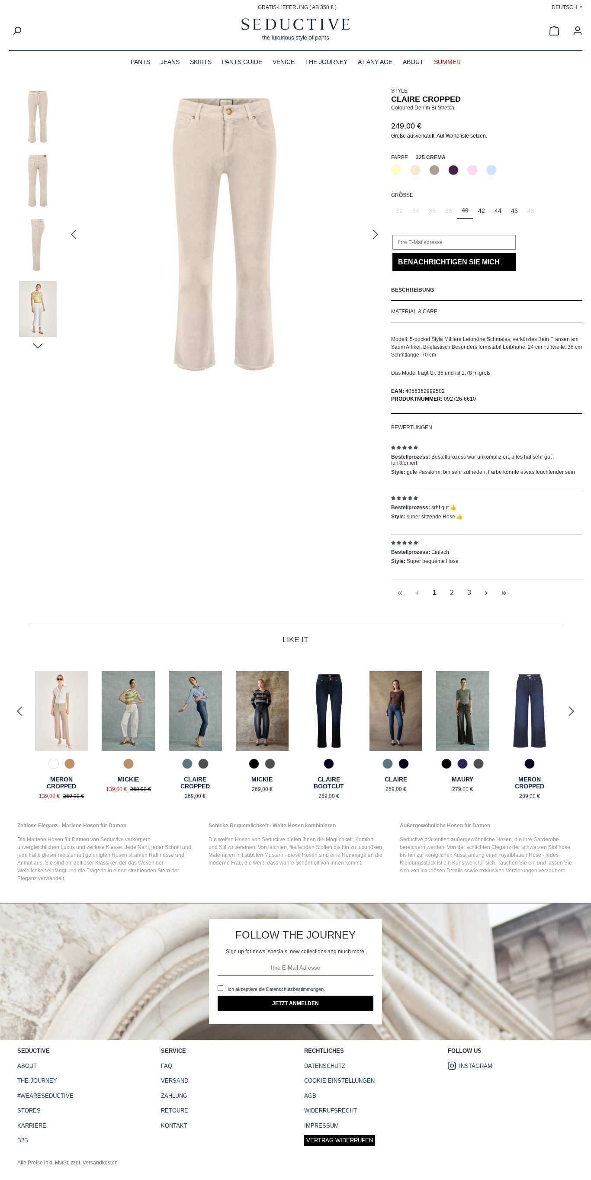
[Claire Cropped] (224, 235)
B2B (22, 1140)
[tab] (486, 290)
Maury (462, 779)
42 (481, 210)
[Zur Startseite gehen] (295, 30)
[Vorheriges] (73, 235)
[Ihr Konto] (578, 31)
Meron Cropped (61, 783)
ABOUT (27, 1066)
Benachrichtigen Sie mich (449, 262)
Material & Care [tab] (414, 312)
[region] (200, 235)
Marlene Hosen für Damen (58, 839)
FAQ (166, 1066)
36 (434, 213)
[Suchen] (17, 31)
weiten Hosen (234, 839)
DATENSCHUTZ (324, 1066)
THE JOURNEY (37, 1080)
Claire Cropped (195, 783)
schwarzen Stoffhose (545, 847)
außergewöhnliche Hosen (481, 839)
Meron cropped (529, 783)
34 (418, 213)
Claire (396, 779)
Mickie (128, 779)
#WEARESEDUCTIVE (45, 1096)
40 (467, 213)
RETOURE (174, 1110)
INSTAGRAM (475, 1066)
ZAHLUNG (174, 1096)
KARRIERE (31, 1125)
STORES (29, 1110)
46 (514, 210)
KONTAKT (174, 1125)
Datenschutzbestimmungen (295, 989)
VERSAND (174, 1080)
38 (451, 213)
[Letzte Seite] (503, 593)
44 (498, 210)
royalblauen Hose (520, 855)
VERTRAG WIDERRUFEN (339, 1140)
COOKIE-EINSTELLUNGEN (339, 1080)
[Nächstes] (375, 235)
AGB (310, 1096)
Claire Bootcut (329, 783)
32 (402, 213)
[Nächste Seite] (486, 593)
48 (533, 213)
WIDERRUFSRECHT (330, 1110)
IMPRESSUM (321, 1125)
